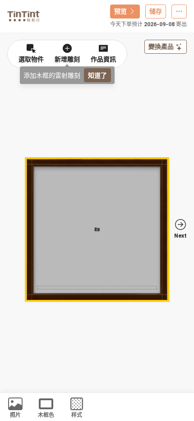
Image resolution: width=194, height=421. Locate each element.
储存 (155, 11)
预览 (120, 11)
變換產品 (161, 46)
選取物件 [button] (31, 59)
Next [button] (180, 236)
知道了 (97, 75)
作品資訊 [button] (103, 59)
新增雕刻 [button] (67, 59)
